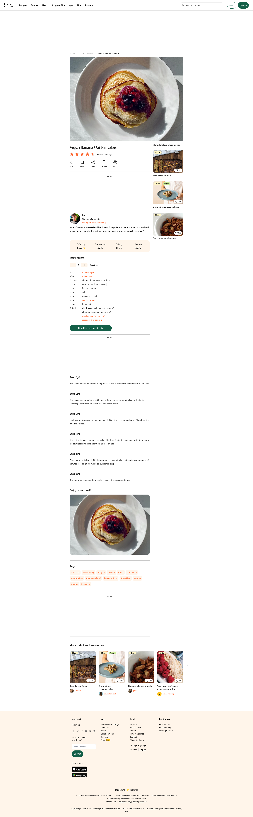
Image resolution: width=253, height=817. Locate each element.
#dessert (75, 572)
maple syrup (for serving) (93, 315)
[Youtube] (86, 731)
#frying (74, 584)
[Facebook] (74, 731)
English (143, 749)
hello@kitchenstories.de (167, 795)
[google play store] (84, 776)
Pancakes (89, 53)
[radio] (72, 154)
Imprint (133, 724)
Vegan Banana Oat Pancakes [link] (108, 53)
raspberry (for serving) (92, 319)
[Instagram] (78, 731)
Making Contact (166, 730)
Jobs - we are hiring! (110, 724)
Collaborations (107, 734)
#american (132, 572)
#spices (137, 578)
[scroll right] (187, 664)
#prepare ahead (93, 578)
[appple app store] (84, 770)
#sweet (111, 572)
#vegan (101, 572)
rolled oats (87, 276)
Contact (133, 737)
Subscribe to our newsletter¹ (79, 738)
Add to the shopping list (92, 328)
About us (105, 727)
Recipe (72, 53)
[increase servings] (84, 265)
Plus (105, 740)
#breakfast (126, 578)
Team (103, 730)
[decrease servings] (73, 265)
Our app (104, 737)
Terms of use (135, 727)
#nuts (121, 572)
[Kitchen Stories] (8, 5)
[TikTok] (82, 731)
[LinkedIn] (94, 731)
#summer (85, 584)
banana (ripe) (88, 272)
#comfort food (110, 578)
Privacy (133, 730)
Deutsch (133, 749)
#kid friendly (88, 572)
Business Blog (165, 727)
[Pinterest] (90, 731)
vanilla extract (88, 300)
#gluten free (77, 578)
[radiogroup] (83, 154)
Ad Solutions (164, 724)
